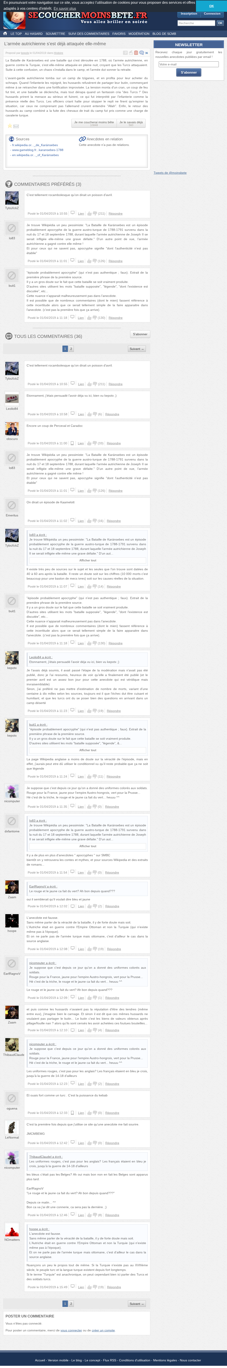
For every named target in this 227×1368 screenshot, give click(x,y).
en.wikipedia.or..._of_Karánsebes (35, 155)
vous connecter (71, 1330)
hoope (12, 931)
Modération (139, 33)
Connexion (212, 13)
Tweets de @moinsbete (170, 172)
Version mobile (58, 1360)
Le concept (92, 1360)
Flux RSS (109, 1360)
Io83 (12, 238)
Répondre (116, 213)
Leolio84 (12, 408)
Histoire (58, 53)
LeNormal (12, 1137)
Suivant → (137, 349)
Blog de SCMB (164, 33)
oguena (12, 1108)
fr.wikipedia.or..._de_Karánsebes (35, 145)
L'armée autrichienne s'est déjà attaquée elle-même (55, 43)
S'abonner (140, 334)
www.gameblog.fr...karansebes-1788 (37, 150)
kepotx (25, 53)
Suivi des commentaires (88, 33)
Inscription (189, 13)
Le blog (76, 1360)
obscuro (12, 439)
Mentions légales (165, 1360)
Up (89, 213)
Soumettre (55, 33)
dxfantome (12, 831)
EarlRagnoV (37, 886)
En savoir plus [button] (65, 8)
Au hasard (34, 33)
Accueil (40, 1360)
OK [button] (211, 6)
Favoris (118, 33)
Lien (81, 213)
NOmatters (12, 1239)
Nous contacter (190, 1360)
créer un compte (103, 1330)
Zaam (12, 897)
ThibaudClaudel (14, 1054)
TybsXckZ (12, 208)
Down (95, 213)
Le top (16, 33)
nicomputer (12, 801)
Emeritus (12, 515)
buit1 (12, 285)
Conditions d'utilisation (134, 1360)
